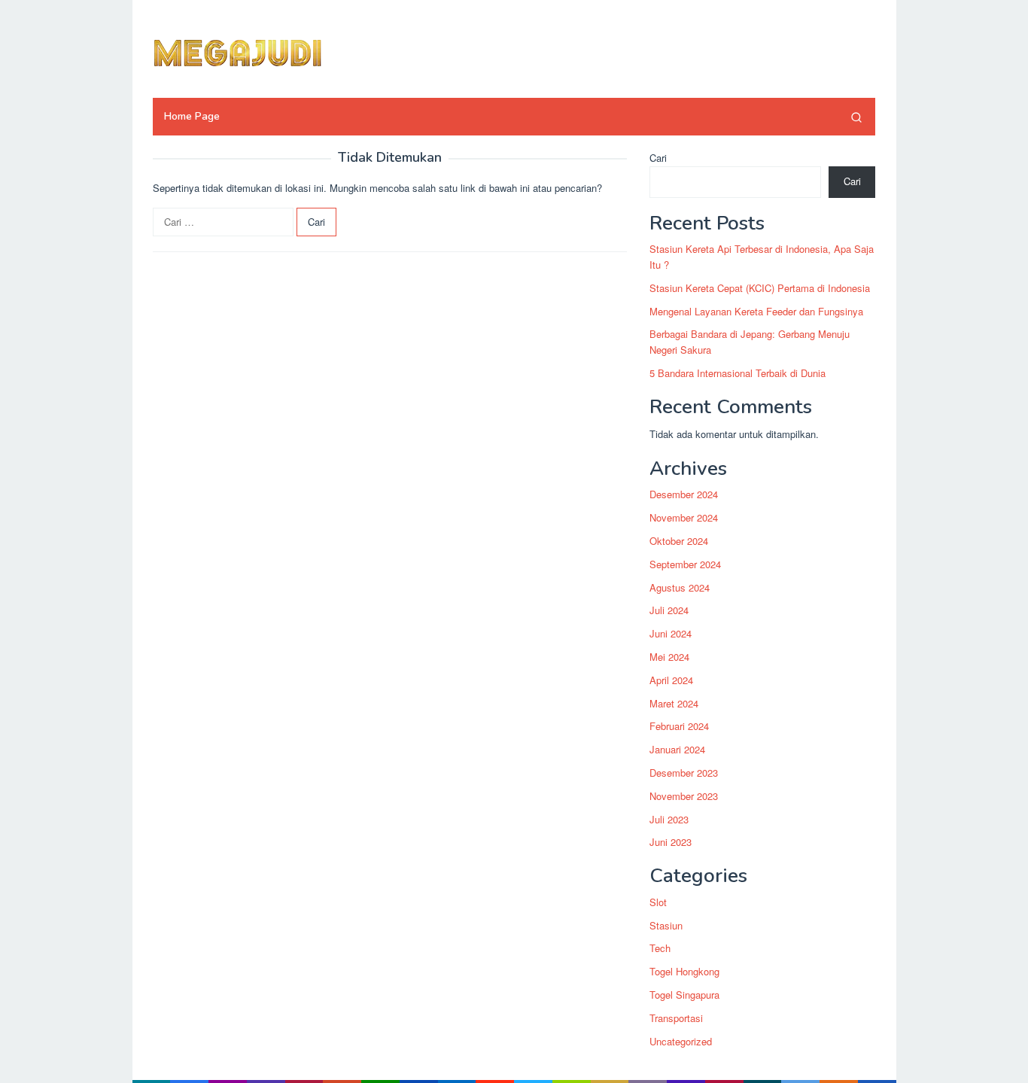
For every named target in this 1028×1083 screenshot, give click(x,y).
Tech (660, 949)
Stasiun (666, 925)
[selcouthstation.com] (269, 51)
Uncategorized (680, 1041)
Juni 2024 (670, 633)
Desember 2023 (683, 772)
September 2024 (685, 564)
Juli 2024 (669, 611)
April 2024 (671, 680)
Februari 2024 (679, 726)
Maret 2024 (673, 703)
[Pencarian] (856, 116)
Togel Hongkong (684, 971)
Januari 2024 (677, 749)
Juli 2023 (669, 819)
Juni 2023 (670, 842)
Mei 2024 (669, 656)
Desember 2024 (683, 495)
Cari (658, 158)
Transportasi (676, 1018)
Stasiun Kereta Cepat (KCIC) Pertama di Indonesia (759, 288)
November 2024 (683, 517)
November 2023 (683, 796)
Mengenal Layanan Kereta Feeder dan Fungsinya (756, 311)
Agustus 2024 (679, 587)
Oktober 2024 (678, 541)
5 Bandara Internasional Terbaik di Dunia (737, 373)
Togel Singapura (684, 994)
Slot (658, 902)
